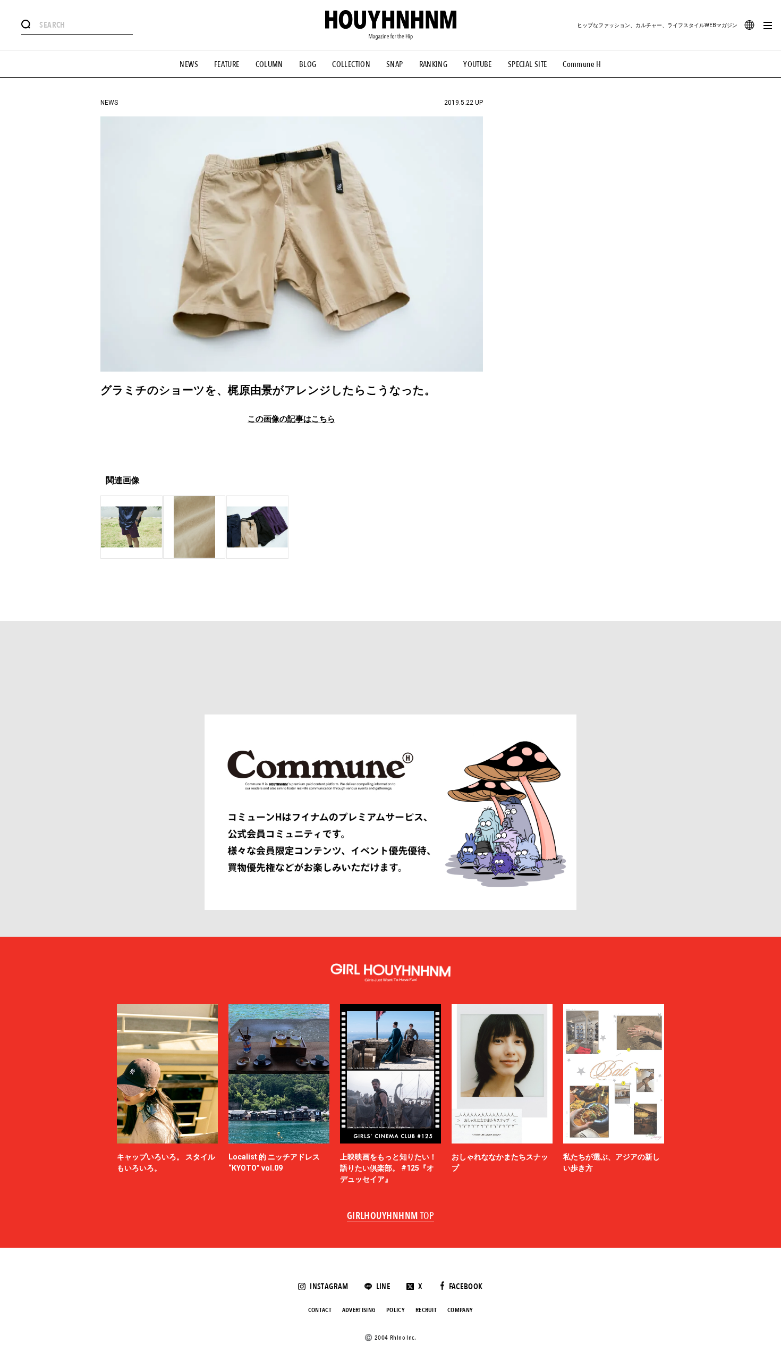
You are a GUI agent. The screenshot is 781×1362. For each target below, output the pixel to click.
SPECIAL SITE (527, 64)
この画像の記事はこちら (291, 419)
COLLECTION (351, 64)
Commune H (582, 64)
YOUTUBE (477, 64)
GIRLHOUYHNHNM (391, 1216)
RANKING (433, 64)
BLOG (308, 64)
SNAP (394, 64)
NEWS (189, 64)
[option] (167, 1094)
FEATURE (227, 64)
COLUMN (269, 64)
